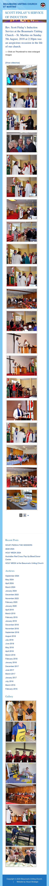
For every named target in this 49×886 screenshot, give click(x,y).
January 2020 (11, 606)
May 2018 (9, 647)
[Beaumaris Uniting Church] (25, 6)
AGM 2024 (9, 548)
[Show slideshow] (12, 62)
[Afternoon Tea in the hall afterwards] (22, 75)
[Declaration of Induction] (22, 209)
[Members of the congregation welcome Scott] (22, 299)
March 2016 (10, 685)
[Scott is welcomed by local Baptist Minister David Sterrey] (22, 120)
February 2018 (11, 658)
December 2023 (12, 594)
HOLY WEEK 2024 (13, 552)
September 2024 (12, 575)
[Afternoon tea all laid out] (22, 500)
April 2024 (9, 583)
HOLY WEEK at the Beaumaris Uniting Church (24, 563)
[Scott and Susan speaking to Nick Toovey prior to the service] (22, 321)
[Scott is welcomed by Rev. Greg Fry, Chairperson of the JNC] (22, 187)
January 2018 (11, 662)
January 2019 (11, 621)
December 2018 (12, 624)
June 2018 (9, 643)
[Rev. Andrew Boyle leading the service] (22, 410)
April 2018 (9, 651)
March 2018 (10, 654)
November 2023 (12, 598)
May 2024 (9, 579)
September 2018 (12, 632)
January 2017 (11, 677)
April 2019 (9, 609)
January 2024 (11, 590)
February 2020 (11, 602)
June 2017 (9, 670)
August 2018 (10, 636)
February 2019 (11, 617)
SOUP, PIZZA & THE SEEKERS (18, 545)
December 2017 (12, 666)
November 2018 (12, 628)
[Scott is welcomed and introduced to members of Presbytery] (22, 98)
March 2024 (10, 587)
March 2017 (10, 673)
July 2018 (9, 639)
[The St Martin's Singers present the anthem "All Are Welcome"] (22, 388)
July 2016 (9, 681)
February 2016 (11, 688)
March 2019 (10, 613)
